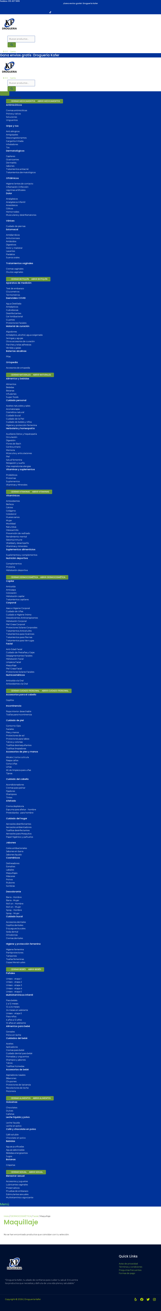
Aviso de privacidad (128, 1264)
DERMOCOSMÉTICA (21, 1216)
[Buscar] (12, 44)
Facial (35, 1216)
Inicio (6, 1216)
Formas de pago (127, 1273)
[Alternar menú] (4, 93)
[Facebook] (141, 1299)
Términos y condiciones (130, 1267)
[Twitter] (148, 1299)
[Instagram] (154, 1299)
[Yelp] (135, 1299)
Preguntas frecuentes (130, 1270)
